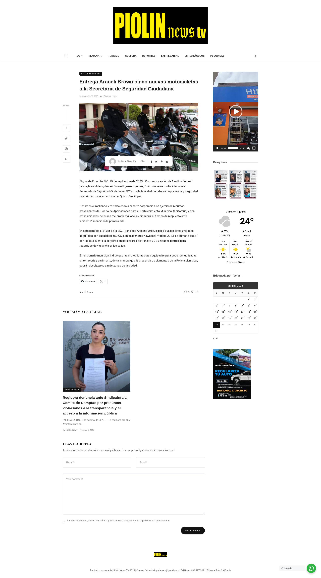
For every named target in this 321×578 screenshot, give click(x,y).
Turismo (113, 55)
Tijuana (93, 55)
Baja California (90, 74)
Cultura (131, 55)
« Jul (215, 338)
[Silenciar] (248, 148)
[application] (235, 111)
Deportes (148, 55)
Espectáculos (195, 55)
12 (229, 312)
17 (216, 318)
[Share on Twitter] (66, 139)
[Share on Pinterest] (66, 149)
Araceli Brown (86, 292)
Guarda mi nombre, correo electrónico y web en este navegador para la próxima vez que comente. (118, 520)
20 (236, 318)
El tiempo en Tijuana (236, 262)
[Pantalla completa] (254, 148)
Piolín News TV (128, 161)
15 (248, 312)
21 (242, 318)
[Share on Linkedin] (66, 160)
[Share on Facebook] (66, 129)
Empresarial (170, 55)
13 (236, 312)
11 (223, 312)
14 (242, 312)
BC (78, 55)
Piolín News (71, 430)
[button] (235, 111)
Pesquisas (217, 55)
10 (216, 312)
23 (255, 318)
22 (248, 318)
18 (223, 318)
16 (255, 312)
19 (229, 318)
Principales (72, 389)
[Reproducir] (217, 148)
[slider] (233, 148)
